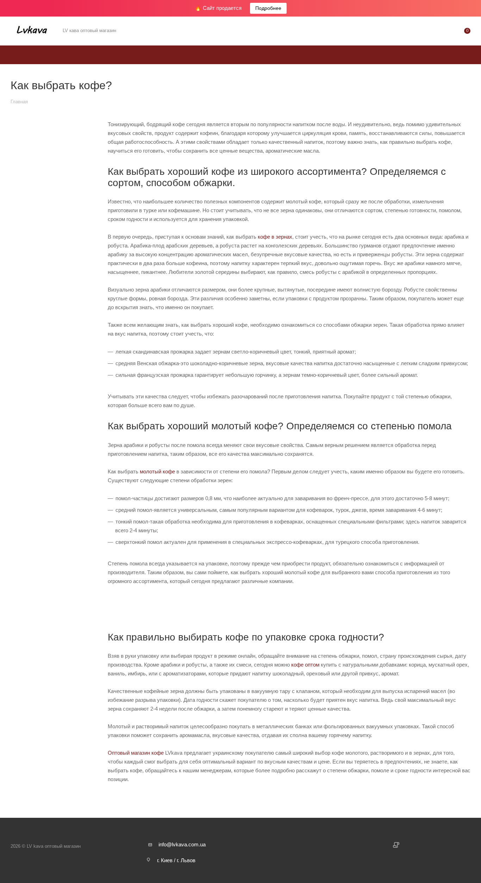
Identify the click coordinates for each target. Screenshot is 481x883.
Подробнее (268, 8)
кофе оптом (304, 665)
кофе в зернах (275, 237)
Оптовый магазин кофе (136, 753)
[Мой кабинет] (439, 32)
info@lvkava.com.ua (182, 844)
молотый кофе (157, 471)
